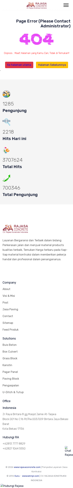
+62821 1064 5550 (14, 448)
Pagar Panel (10, 372)
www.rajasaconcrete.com (27, 467)
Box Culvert (10, 351)
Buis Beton (10, 344)
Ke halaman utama (19, 64)
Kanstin (7, 365)
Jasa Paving (10, 309)
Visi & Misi (9, 295)
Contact (8, 316)
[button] (65, 4)
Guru (17, 476)
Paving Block (11, 378)
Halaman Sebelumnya (52, 64)
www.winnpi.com (30, 476)
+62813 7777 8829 (14, 443)
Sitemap (8, 322)
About (6, 289)
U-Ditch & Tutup (13, 392)
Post (5, 302)
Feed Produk (11, 329)
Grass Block (10, 358)
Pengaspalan (11, 385)
